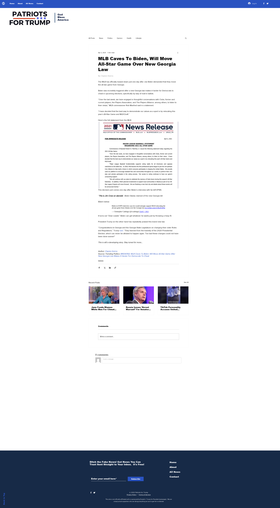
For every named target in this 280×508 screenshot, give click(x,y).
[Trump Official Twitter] (267, 3)
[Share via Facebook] (99, 268)
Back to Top (4, 499)
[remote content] (138, 208)
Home (173, 462)
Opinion (119, 38)
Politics (110, 38)
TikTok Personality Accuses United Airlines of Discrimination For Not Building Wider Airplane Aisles (173, 308)
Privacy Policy (131, 495)
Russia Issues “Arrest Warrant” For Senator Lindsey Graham (137, 308)
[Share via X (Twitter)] (104, 268)
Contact (174, 477)
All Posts (92, 38)
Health (129, 38)
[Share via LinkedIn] (110, 268)
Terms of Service (144, 495)
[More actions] (177, 52)
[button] (186, 38)
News (101, 38)
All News (175, 472)
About (173, 467)
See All (186, 282)
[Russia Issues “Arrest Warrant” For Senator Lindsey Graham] (138, 295)
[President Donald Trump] (264, 3)
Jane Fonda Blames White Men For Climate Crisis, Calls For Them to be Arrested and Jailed (103, 308)
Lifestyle (138, 38)
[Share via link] (115, 268)
